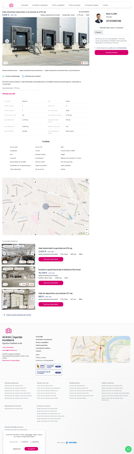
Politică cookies (41, 357)
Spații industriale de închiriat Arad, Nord (49, 418)
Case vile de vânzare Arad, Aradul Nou (48, 388)
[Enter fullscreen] (86, 180)
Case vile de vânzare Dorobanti (46, 395)
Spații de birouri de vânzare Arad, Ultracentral (115, 393)
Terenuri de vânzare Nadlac (77, 398)
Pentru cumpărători (58, 5)
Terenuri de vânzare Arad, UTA (78, 388)
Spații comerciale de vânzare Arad (112, 388)
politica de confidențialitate (118, 48)
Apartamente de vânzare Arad (14, 385)
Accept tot (31, 449)
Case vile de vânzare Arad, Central (47, 398)
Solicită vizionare (111, 52)
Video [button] (24, 262)
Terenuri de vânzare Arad (77, 385)
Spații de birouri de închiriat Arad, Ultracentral (50, 416)
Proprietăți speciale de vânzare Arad (16, 429)
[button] (7, 41)
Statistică (25, 442)
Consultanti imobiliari (91, 5)
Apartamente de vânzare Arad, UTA (15, 388)
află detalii (28, 434)
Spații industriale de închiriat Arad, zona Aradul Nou (62, 70)
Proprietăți (24, 5)
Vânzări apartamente (11, 383)
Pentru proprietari (74, 5)
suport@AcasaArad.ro (9, 350)
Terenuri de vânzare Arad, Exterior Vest (81, 395)
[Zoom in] (86, 229)
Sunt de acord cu (112, 48)
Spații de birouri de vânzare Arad (112, 390)
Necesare (15, 442)
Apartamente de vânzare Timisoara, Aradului (18, 395)
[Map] (45, 206)
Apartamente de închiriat (13, 406)
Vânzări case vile (42, 383)
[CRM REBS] (71, 442)
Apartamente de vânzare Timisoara (15, 390)
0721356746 (113, 20)
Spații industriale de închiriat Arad (31, 70)
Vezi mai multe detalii (51, 259)
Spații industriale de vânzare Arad (112, 385)
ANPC (38, 355)
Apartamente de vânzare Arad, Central (16, 398)
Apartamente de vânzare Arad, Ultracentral (18, 393)
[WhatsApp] (128, 449)
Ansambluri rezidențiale (40, 5)
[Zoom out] (86, 232)
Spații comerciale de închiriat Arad (47, 421)
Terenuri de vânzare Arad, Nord (78, 393)
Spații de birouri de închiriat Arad (47, 411)
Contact (105, 5)
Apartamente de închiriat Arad (14, 408)
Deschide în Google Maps (11, 360)
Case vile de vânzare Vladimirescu (47, 390)
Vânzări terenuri (74, 383)
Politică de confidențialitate (44, 360)
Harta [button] (86, 63)
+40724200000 (8, 347)
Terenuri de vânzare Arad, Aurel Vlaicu (81, 390)
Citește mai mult (8, 94)
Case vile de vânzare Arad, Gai (46, 393)
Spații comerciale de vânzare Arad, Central (115, 395)
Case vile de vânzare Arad (45, 385)
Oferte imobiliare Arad (9, 70)
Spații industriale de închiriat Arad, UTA (49, 413)
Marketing (35, 442)
